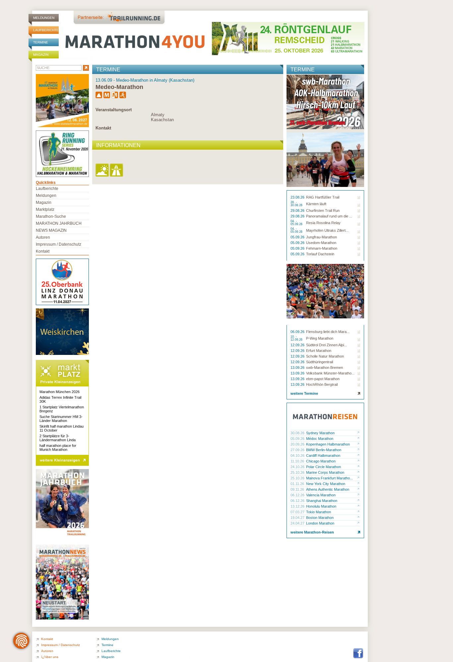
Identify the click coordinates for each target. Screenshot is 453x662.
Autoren (43, 237)
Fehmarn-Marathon (321, 248)
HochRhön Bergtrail (322, 384)
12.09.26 (298, 345)
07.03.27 (298, 512)
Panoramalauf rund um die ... (329, 216)
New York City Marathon (325, 484)
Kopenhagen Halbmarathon (328, 444)
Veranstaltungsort (114, 109)
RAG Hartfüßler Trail (322, 197)
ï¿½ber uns (49, 657)
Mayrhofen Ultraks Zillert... (327, 230)
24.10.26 (298, 467)
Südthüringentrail (319, 362)
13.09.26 (298, 368)
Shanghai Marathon (321, 501)
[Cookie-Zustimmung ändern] (21, 641)
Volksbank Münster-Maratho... (330, 373)
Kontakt (103, 127)
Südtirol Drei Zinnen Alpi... (326, 345)
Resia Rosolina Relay (323, 223)
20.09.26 (298, 444)
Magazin (40, 54)
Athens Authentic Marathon (327, 489)
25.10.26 (298, 472)
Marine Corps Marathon (325, 472)
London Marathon (320, 523)
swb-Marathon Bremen (324, 368)
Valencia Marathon (321, 495)
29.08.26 (298, 210)
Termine (40, 42)
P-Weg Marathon (319, 338)
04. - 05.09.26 (297, 223)
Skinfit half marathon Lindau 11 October (61, 428)
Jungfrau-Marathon (321, 237)
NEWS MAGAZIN (51, 230)
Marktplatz (45, 209)
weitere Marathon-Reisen (312, 532)
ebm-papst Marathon (323, 379)
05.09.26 (298, 237)
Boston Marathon (320, 518)
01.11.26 (298, 484)
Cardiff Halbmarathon (323, 455)
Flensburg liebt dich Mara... (328, 332)
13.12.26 (298, 506)
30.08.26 (298, 433)
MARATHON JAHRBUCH (59, 223)
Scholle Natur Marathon (325, 356)
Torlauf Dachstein (320, 254)
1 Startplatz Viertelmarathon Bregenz (61, 409)
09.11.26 (298, 489)
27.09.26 (298, 450)
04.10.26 (298, 455)
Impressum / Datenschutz (58, 244)
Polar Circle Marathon (323, 467)
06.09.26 (298, 332)
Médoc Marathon (319, 439)
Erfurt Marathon (318, 351)
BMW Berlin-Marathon (323, 450)
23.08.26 (298, 197)
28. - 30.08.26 (297, 204)
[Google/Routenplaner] (117, 170)
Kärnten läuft (316, 204)
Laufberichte (46, 30)
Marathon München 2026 (59, 392)
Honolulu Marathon (321, 506)
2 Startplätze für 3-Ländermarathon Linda (57, 438)
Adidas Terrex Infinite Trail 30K (60, 399)
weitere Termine (304, 393)
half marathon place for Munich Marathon (57, 448)
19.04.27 (298, 518)
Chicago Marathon (321, 461)
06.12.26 (298, 495)
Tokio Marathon (318, 512)
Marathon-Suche (51, 216)
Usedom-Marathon (321, 243)
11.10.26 (298, 461)
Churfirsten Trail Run (323, 210)
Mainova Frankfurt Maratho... (329, 478)
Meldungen (43, 18)
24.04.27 (298, 523)
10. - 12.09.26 (297, 338)
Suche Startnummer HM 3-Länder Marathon (61, 419)
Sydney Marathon (320, 433)
